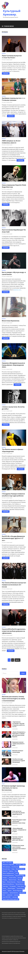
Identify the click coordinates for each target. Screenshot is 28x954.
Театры (4, 890)
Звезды (4, 694)
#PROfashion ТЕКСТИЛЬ (8, 864)
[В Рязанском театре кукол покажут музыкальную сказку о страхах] (6, 850)
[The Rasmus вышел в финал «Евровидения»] (14, 438)
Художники (5, 892)
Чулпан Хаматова (14, 892)
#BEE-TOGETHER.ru (7, 862)
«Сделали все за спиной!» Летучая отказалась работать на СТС (18, 724)
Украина (9, 890)
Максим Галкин (12, 879)
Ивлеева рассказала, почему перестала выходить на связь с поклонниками (13, 699)
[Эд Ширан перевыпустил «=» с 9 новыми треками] (14, 87)
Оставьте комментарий (7, 59)
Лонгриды (5, 879)
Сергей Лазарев (11, 888)
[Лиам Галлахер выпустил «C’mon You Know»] (14, 44)
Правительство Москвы (8, 884)
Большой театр (6, 869)
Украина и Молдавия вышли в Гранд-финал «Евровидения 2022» (13, 365)
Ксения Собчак (12, 877)
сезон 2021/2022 (7, 897)
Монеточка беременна (10, 321)
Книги (17, 873)
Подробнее (5, 73)
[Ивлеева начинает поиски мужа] (6, 756)
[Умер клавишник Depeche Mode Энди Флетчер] (14, 174)
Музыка (4, 53)
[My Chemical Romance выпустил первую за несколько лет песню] (14, 571)
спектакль (14, 897)
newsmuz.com (17, 289)
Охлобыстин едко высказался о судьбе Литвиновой (18, 760)
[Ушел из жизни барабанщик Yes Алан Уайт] (14, 218)
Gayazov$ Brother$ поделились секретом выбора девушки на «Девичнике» (14, 631)
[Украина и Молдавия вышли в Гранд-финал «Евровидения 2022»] (14, 352)
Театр (3, 783)
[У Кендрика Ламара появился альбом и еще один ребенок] (14, 482)
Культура (20, 877)
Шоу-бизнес (22, 892)
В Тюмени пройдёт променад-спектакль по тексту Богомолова (13, 788)
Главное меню (9, 26)
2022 (23, 864)
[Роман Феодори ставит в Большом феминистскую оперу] (6, 825)
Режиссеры (5, 886)
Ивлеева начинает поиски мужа (17, 751)
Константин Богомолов (8, 875)
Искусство (5, 871)
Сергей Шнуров (20, 888)
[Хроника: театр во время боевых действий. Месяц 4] (6, 842)
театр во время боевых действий (10, 899)
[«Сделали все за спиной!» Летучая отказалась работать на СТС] (6, 727)
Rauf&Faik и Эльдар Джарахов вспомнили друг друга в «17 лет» (13, 538)
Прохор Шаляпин (20, 884)
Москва (20, 879)
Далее (17, 660)
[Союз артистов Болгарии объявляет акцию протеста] (6, 816)
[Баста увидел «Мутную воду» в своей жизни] (14, 261)
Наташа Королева (11, 882)
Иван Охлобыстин (20, 869)
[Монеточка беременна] (14, 307)
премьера (16, 895)
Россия (4, 888)
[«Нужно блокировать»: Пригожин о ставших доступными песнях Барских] (6, 737)
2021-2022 (18, 864)
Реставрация (13, 886)
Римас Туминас (21, 886)
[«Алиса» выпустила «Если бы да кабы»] (14, 397)
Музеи (4, 882)
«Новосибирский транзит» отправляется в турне (19, 830)
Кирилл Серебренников (8, 873)
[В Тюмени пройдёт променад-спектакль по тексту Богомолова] (14, 782)
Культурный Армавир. (11, 12)
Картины (11, 871)
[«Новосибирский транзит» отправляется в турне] (6, 833)
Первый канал (20, 882)
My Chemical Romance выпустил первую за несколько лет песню (14, 585)
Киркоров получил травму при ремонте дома (18, 743)
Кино (16, 871)
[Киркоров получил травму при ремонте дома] (6, 747)
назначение (9, 895)
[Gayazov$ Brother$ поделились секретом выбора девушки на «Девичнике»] (14, 618)
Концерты (5, 877)
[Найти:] (14, 673)
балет (4, 895)
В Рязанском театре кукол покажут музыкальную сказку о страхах (19, 848)
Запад (12, 869)
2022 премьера (6, 866)
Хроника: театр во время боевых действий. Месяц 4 (17, 838)
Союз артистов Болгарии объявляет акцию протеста (18, 812)
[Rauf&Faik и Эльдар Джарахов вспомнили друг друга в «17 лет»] (14, 525)
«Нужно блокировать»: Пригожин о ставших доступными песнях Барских (19, 734)
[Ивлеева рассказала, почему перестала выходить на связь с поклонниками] (14, 693)
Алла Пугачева (14, 866)
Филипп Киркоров (17, 890)
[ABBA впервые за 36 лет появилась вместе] (14, 129)
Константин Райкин (20, 875)
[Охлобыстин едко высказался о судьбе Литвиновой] (6, 764)
